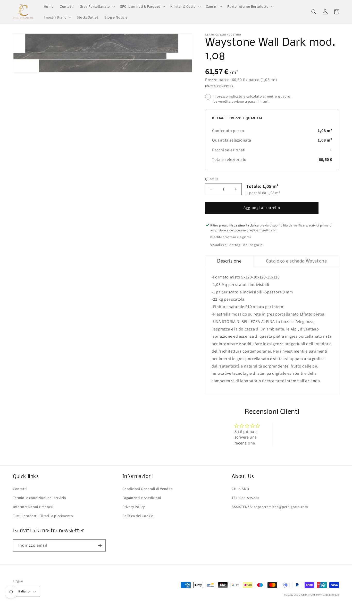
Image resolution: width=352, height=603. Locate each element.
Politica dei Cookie (137, 515)
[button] (97, 6)
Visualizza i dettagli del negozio (236, 244)
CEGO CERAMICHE (305, 594)
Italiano (24, 591)
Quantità (211, 179)
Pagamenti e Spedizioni (141, 497)
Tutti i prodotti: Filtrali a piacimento (43, 515)
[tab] (229, 261)
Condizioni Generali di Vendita (147, 488)
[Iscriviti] (99, 545)
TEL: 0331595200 (245, 497)
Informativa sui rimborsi (33, 506)
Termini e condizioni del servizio (39, 497)
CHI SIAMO (240, 488)
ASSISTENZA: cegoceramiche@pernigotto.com (270, 506)
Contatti (20, 488)
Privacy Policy (133, 506)
